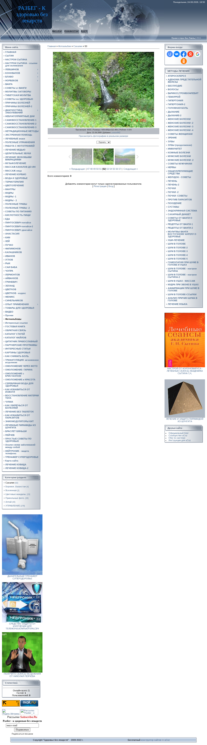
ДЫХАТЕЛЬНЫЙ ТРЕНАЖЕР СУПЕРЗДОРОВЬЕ (22, 577)
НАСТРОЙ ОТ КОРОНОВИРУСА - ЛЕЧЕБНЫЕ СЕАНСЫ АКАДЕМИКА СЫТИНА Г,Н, (185, 371)
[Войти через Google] (197, 54)
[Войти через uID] (170, 54)
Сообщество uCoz (178, 435)
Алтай (8, 502)
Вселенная (11, 490)
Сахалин (9, 482)
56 (117, 169)
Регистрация (71, 31)
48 (91, 169)
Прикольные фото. (15, 498)
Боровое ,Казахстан (15, 486)
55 (114, 169)
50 (97, 169)
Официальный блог (179, 433)
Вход (84, 31)
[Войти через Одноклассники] (184, 61)
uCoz (167, 740)
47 (88, 169)
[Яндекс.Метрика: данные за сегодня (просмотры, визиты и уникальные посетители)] (11, 712)
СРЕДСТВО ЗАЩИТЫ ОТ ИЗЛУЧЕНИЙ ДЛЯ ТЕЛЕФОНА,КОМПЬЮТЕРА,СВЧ (22, 626)
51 (100, 169)
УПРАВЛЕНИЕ (12, 505)
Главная (57, 31)
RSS (199, 38)
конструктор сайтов (151, 740)
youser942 (116, 133)
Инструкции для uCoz (180, 440)
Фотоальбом (64, 46)
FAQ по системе (177, 438)
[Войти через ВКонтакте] (177, 54)
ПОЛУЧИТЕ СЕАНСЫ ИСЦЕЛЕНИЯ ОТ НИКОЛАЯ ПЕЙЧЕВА (22, 675)
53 (108, 169)
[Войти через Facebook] (184, 54)
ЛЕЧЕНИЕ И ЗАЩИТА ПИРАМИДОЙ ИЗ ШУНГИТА (184, 420)
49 (94, 169)
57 (120, 169)
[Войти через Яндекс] (190, 54)
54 (111, 169)
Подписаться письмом (22, 734)
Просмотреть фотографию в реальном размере (103, 136)
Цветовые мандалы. (15, 494)
